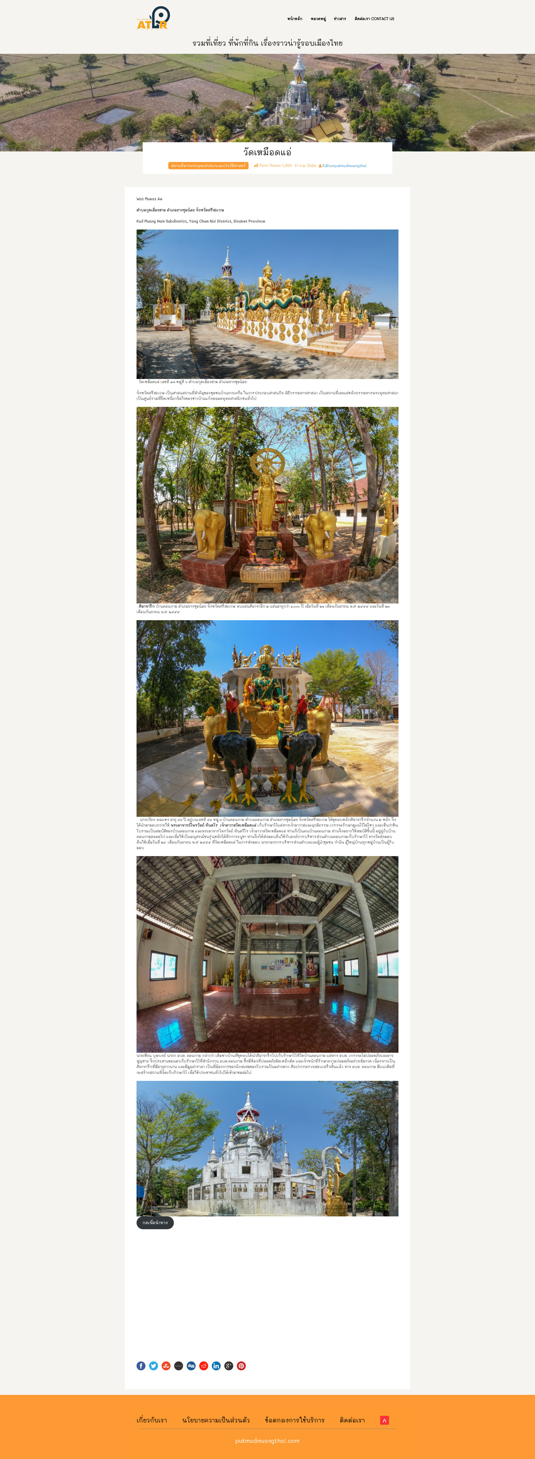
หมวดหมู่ (318, 18)
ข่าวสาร (340, 18)
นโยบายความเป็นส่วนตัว (216, 1420)
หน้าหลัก (294, 18)
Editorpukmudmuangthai (345, 165)
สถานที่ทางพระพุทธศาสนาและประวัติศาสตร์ (208, 165)
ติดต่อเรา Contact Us (374, 18)
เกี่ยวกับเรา (152, 1420)
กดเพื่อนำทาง (155, 1222)
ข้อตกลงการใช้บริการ (295, 1420)
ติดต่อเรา (352, 1420)
